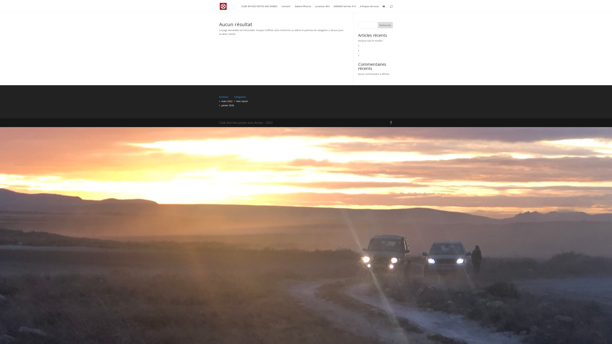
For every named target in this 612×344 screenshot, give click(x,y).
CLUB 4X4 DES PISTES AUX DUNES (259, 6)
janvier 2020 (227, 105)
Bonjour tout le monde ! (370, 40)
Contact (286, 6)
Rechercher (385, 25)
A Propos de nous (369, 6)
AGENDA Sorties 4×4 (345, 6)
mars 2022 (226, 101)
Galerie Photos (303, 6)
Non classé (242, 101)
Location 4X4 (322, 6)
